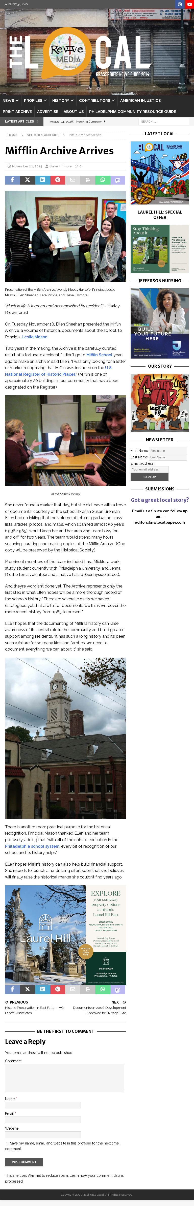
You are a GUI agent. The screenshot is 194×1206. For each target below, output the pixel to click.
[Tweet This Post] (27, 180)
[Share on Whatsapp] (102, 180)
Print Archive (17, 111)
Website (11, 1128)
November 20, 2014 (27, 166)
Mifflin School (99, 354)
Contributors (94, 100)
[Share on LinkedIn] (42, 180)
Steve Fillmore (60, 166)
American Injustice (140, 100)
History (60, 100)
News (8, 100)
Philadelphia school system (32, 846)
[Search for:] (163, 121)
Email (10, 1114)
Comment (13, 1061)
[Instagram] (179, 4)
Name (10, 1099)
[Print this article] (87, 180)
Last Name (139, 457)
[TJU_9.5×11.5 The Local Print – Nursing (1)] (160, 356)
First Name (139, 450)
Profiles (33, 100)
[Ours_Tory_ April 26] (160, 429)
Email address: (142, 463)
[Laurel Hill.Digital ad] (65, 982)
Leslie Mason (34, 337)
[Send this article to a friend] (72, 180)
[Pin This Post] (57, 180)
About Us (74, 111)
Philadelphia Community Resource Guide (132, 111)
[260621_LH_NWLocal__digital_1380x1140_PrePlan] (160, 270)
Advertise (47, 111)
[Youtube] (189, 4)
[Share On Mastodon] (118, 180)
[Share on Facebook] (12, 180)
